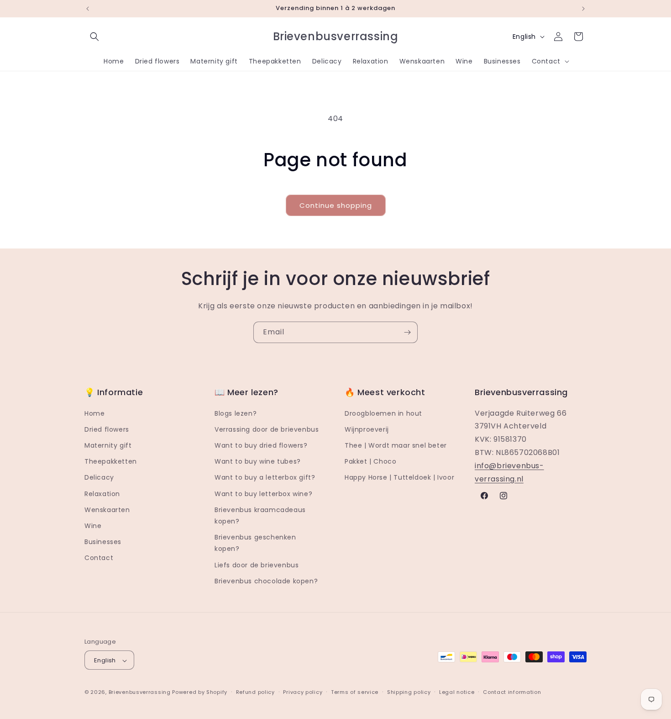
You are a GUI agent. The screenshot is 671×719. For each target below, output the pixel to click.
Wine (92, 525)
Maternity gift (107, 445)
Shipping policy (409, 692)
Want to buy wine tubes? (258, 461)
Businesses (102, 541)
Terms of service (354, 692)
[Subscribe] (407, 332)
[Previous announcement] (88, 8)
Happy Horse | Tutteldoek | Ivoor (399, 477)
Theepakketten (110, 461)
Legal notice (456, 692)
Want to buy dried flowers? (261, 445)
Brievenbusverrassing (140, 692)
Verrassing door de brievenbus (267, 429)
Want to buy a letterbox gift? (265, 477)
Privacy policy (302, 692)
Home (94, 413)
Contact (98, 558)
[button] (94, 36)
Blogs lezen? (236, 413)
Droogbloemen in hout (383, 413)
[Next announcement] (583, 8)
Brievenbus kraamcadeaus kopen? (260, 515)
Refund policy (255, 692)
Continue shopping (335, 205)
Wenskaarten (107, 509)
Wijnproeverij (367, 429)
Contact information (512, 692)
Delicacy (99, 477)
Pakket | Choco (370, 461)
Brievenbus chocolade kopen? (266, 581)
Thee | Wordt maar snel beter (396, 445)
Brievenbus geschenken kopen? (255, 543)
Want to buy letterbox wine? (263, 493)
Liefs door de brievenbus (257, 565)
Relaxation (102, 493)
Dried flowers (106, 429)
